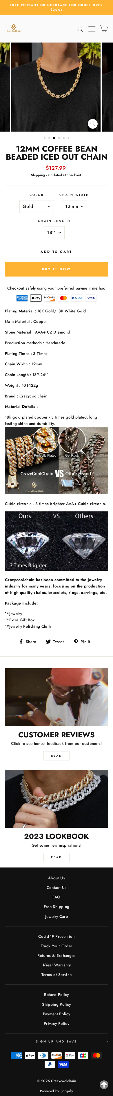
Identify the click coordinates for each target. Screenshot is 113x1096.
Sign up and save (56, 1041)
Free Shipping (56, 906)
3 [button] (54, 138)
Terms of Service (56, 974)
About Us (56, 878)
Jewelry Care (56, 916)
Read (56, 756)
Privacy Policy (56, 1023)
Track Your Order (56, 946)
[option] (56, 7)
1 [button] (45, 138)
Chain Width (74, 195)
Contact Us (56, 887)
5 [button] (64, 138)
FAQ (56, 897)
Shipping (38, 175)
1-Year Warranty (56, 965)
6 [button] (69, 138)
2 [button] (49, 138)
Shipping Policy (56, 1004)
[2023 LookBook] (56, 799)
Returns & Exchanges (56, 955)
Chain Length (54, 221)
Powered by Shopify (56, 1091)
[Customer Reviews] (56, 697)
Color (37, 195)
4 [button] (59, 138)
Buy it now (56, 269)
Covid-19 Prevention (56, 936)
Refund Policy (56, 994)
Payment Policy (56, 1014)
